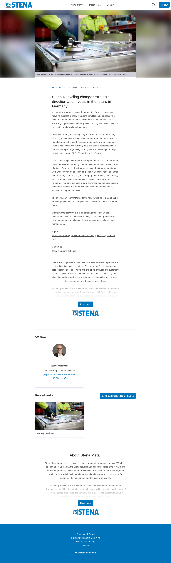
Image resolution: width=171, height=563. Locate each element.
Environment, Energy (62, 235)
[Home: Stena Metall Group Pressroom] (18, 4)
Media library (95, 5)
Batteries (72, 251)
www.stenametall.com (85, 553)
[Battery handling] (59, 416)
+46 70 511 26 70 (59, 378)
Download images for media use (118, 396)
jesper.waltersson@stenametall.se (59, 374)
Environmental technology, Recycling (89, 235)
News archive (77, 5)
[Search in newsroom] (153, 5)
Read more (85, 304)
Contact (110, 5)
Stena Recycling (59, 251)
